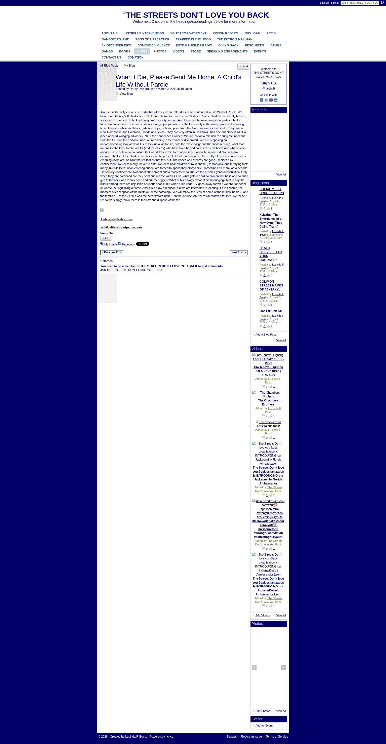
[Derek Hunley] (279, 142)
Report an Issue (251, 736)
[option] (269, 667)
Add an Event (264, 725)
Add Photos (263, 710)
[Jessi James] (268, 165)
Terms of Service (277, 736)
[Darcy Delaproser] (106, 84)
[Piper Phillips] (268, 153)
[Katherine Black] (279, 131)
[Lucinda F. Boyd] (268, 120)
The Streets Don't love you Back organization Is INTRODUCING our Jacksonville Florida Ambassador (268, 475)
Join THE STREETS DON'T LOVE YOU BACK (131, 270)
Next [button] (283, 667)
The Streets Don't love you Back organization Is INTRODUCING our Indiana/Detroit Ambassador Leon (268, 586)
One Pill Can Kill (271, 311)
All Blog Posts (109, 65)
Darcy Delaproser (141, 88)
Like (107, 238)
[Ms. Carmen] (279, 153)
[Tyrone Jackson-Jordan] (257, 131)
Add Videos (263, 615)
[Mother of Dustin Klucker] (257, 142)
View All (281, 174)
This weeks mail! (268, 426)
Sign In (335, 2)
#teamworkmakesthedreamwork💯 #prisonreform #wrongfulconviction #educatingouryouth (268, 529)
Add (245, 66)
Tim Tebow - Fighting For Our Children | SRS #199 (268, 371)
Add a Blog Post (266, 334)
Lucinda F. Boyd (135, 736)
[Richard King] (268, 131)
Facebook (128, 244)
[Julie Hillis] (257, 165)
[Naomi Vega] (257, 153)
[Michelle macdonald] (279, 165)
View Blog (126, 93)
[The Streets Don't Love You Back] (257, 120)
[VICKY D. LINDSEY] (268, 142)
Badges (232, 736)
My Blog (129, 65)
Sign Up (324, 2)
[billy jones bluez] (279, 120)
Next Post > (239, 252)
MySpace (110, 244)
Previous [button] (254, 667)
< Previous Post (112, 252)
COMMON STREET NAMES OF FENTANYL (271, 285)
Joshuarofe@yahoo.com (116, 219)
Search (382, 2)
